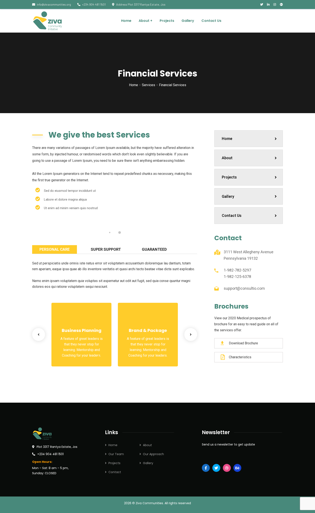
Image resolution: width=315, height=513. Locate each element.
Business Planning (81, 330)
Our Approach (153, 454)
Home (133, 85)
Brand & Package (148, 330)
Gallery (228, 196)
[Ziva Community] (48, 20)
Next (190, 334)
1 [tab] (109, 232)
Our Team (116, 454)
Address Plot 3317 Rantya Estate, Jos (140, 4)
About (227, 158)
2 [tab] (119, 232)
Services (148, 85)
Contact (114, 472)
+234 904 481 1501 (94, 4)
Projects (229, 177)
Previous (38, 334)
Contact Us (232, 215)
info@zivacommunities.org (54, 4)
